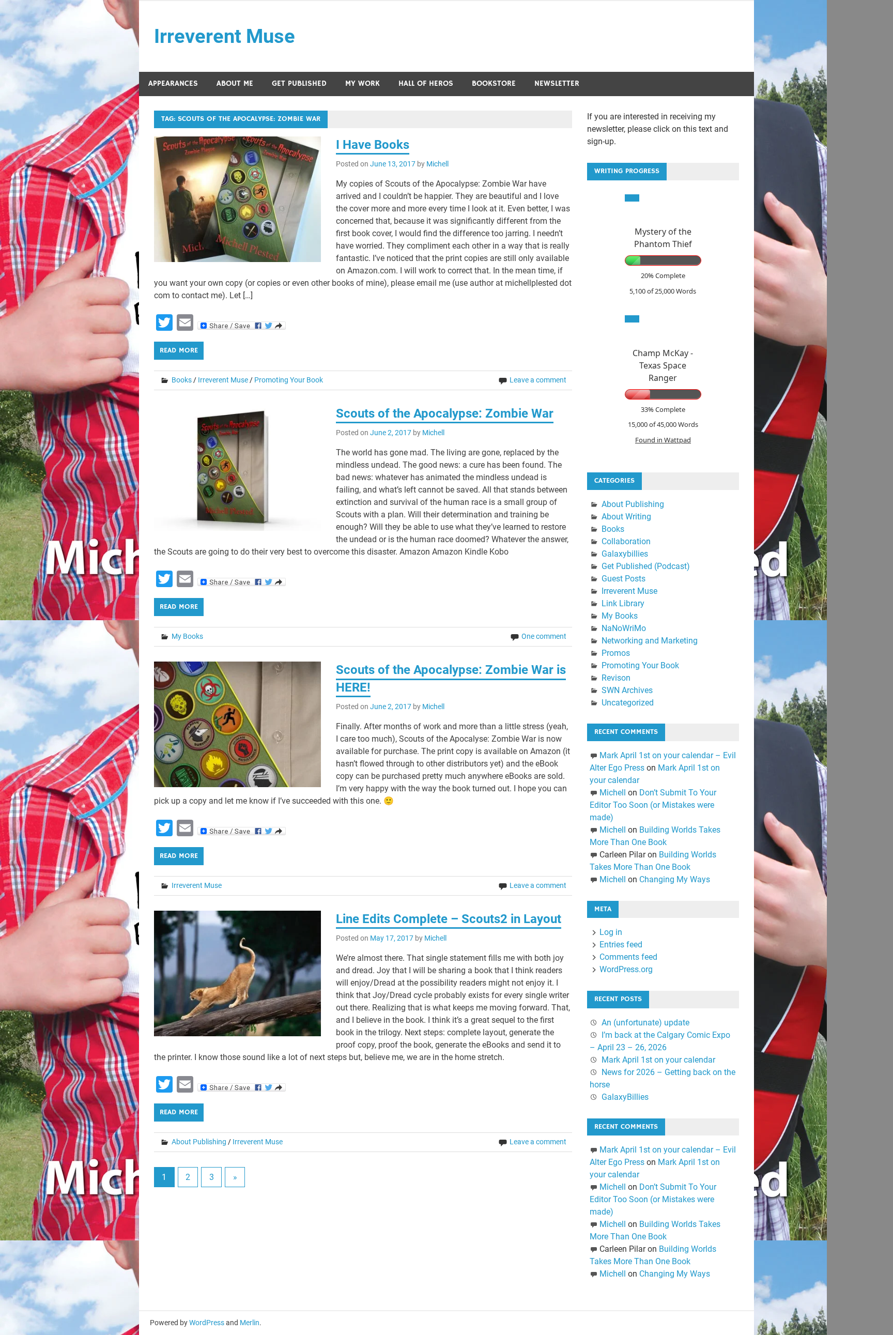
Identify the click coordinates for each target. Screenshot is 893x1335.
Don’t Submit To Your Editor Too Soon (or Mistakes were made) (653, 805)
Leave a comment (538, 380)
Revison (616, 678)
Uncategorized (628, 703)
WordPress (206, 1322)
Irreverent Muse (224, 36)
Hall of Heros (425, 83)
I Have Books (372, 144)
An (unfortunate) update (645, 1022)
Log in (610, 932)
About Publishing (199, 1142)
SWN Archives (627, 690)
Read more (179, 350)
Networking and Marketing (650, 641)
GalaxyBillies (625, 1097)
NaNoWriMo (624, 628)
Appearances (173, 83)
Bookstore (494, 83)
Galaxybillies (625, 554)
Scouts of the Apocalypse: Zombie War (444, 413)
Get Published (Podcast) (646, 566)
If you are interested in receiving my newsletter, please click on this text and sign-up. (657, 129)
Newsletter (556, 83)
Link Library (623, 603)
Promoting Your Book (288, 380)
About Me (235, 83)
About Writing (626, 516)
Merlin (249, 1322)
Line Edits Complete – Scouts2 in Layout (448, 919)
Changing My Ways (674, 879)
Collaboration (626, 541)
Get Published (299, 83)
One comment (543, 636)
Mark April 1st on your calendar (658, 1060)
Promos (616, 653)
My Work (362, 83)
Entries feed (620, 944)
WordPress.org (626, 969)
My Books (187, 636)
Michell (437, 164)
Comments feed (628, 957)
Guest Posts (623, 579)
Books (182, 380)
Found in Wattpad (663, 439)
